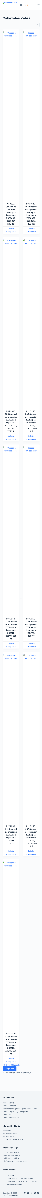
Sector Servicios (9, 1103)
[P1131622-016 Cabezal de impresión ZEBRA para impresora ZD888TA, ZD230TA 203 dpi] (31, 115)
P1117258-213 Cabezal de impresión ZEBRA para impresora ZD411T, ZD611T (31, 627)
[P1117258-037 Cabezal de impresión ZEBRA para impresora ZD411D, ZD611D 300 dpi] (31, 738)
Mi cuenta (7, 1130)
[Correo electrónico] (25, 1193)
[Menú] (39, 5)
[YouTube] (35, 1193)
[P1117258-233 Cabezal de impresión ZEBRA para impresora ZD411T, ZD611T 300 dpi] (31, 323)
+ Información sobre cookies (15, 1161)
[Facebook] (31, 1193)
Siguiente (16, 1065)
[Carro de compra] (26, 5)
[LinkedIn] (28, 1193)
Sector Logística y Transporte (15, 1112)
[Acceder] (21, 5)
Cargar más (9, 1069)
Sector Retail (8, 1114)
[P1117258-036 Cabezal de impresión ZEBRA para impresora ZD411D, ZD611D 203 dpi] (11, 945)
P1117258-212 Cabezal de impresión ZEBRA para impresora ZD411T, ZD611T (11, 834)
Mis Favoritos (8, 1136)
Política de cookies (11, 1158)
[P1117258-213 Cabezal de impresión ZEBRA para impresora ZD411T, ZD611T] (31, 530)
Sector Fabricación (11, 1117)
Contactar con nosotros (13, 1139)
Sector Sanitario (9, 1106)
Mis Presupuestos (10, 1133)
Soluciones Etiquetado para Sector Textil (20, 1109)
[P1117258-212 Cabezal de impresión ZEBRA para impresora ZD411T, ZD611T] (11, 738)
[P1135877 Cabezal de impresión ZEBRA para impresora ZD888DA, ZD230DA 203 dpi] (11, 115)
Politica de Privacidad (12, 1155)
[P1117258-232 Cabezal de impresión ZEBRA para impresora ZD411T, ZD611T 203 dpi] (11, 530)
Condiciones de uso (11, 1152)
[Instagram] (38, 1193)
